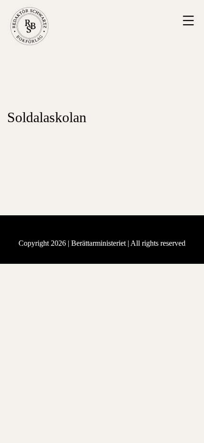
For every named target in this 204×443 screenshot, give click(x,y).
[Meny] (187, 20)
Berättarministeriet (99, 243)
